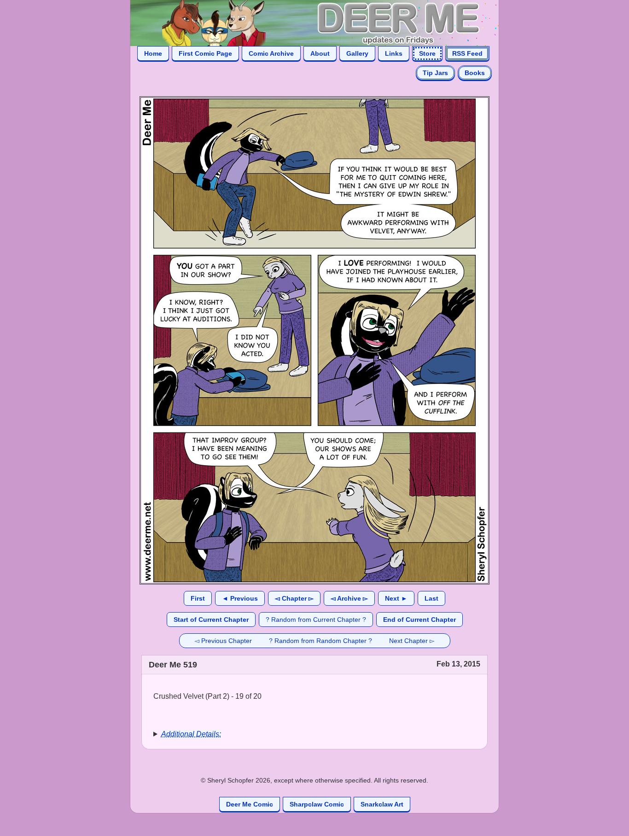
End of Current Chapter (419, 619)
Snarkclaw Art (382, 804)
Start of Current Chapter (211, 619)
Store (427, 53)
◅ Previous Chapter (223, 640)
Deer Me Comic (249, 804)
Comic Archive (271, 53)
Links (393, 53)
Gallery (357, 53)
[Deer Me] (305, 22)
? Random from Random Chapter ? (320, 640)
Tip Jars (435, 72)
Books (475, 72)
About (320, 53)
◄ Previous (240, 598)
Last (431, 598)
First (198, 598)
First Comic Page (205, 53)
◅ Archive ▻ (349, 598)
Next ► (396, 598)
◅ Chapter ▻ (294, 598)
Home (153, 53)
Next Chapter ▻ (412, 640)
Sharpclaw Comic (317, 804)
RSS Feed (467, 53)
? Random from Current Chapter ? (316, 619)
